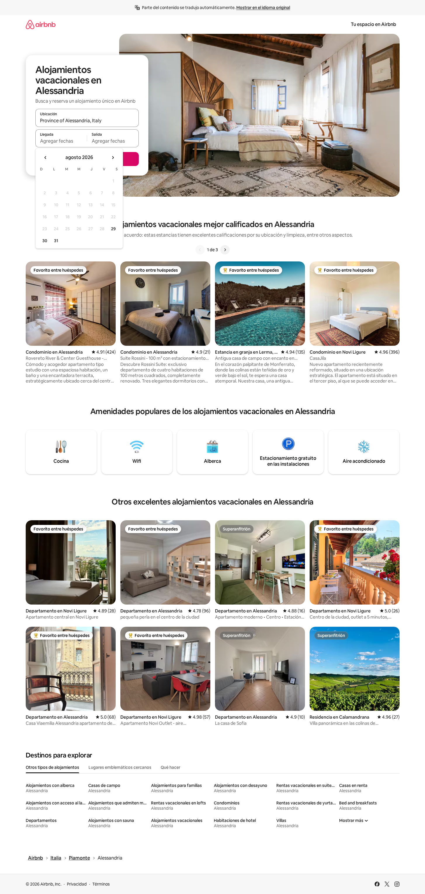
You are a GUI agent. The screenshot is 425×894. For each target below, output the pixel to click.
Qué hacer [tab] (170, 767)
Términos (101, 884)
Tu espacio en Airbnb (373, 24)
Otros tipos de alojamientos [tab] (52, 767)
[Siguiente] (225, 249)
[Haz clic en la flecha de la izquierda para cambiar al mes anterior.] (45, 157)
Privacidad (77, 884)
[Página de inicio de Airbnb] (40, 24)
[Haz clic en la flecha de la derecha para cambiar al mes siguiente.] (113, 157)
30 (44, 240)
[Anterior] (200, 249)
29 (113, 228)
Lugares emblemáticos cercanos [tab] (120, 767)
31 (56, 240)
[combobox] (87, 120)
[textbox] (61, 140)
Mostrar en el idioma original (263, 7)
